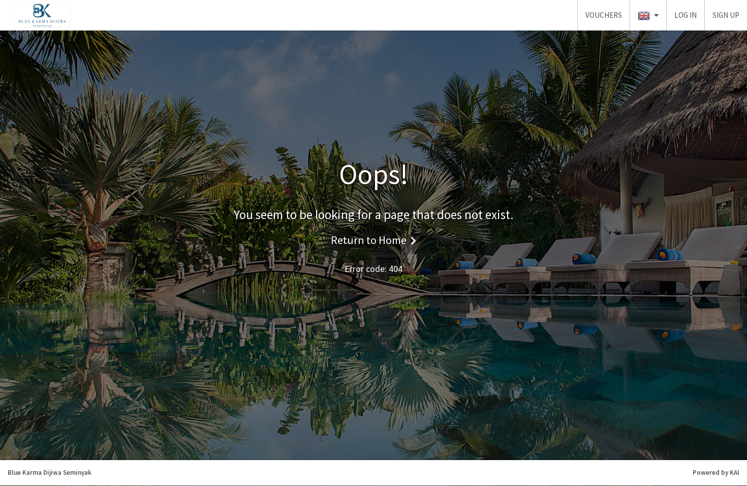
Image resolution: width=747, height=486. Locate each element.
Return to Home (369, 240)
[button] (648, 15)
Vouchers (603, 15)
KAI (734, 472)
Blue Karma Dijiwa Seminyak (49, 472)
